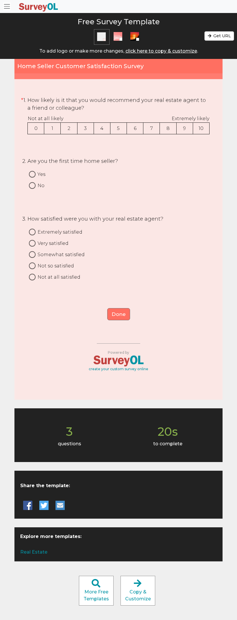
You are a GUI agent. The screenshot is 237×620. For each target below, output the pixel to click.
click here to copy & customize (161, 51)
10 (201, 128)
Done (119, 314)
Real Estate (33, 552)
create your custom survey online (118, 369)
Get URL (221, 35)
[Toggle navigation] (7, 6)
